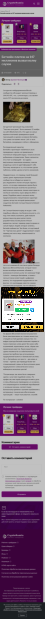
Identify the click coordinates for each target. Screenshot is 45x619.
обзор (10, 327)
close (43, 288)
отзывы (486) (32, 327)
